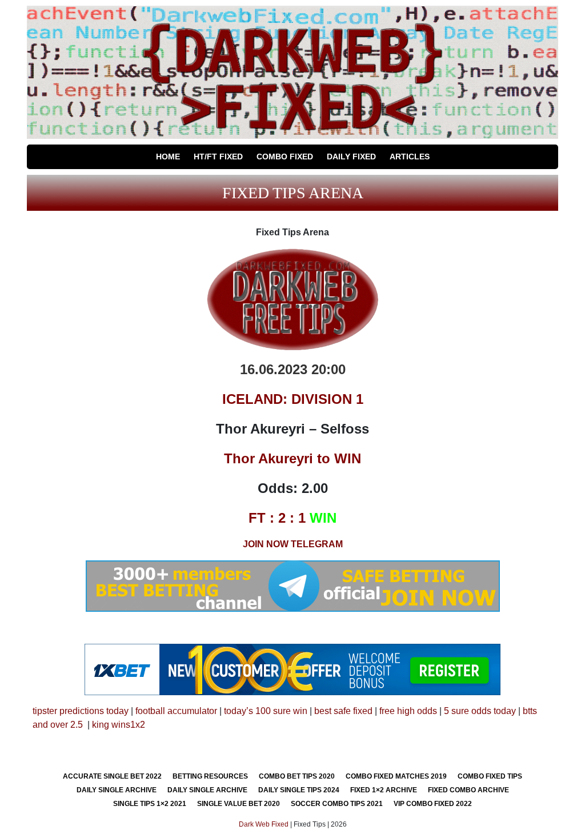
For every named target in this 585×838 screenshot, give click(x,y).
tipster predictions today (81, 711)
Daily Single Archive (117, 790)
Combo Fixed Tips (490, 776)
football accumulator (176, 711)
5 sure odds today (480, 711)
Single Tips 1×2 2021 (149, 804)
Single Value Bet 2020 (238, 804)
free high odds (408, 711)
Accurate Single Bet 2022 (112, 776)
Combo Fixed (285, 156)
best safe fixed (343, 711)
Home (168, 156)
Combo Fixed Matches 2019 (396, 776)
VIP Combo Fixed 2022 (433, 804)
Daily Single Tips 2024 (298, 790)
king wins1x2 (118, 724)
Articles (410, 156)
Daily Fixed (351, 156)
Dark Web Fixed (264, 824)
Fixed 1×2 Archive (383, 790)
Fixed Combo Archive (468, 790)
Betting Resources (210, 776)
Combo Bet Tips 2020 (297, 776)
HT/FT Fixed (218, 156)
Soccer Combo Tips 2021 (337, 804)
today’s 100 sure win (265, 711)
